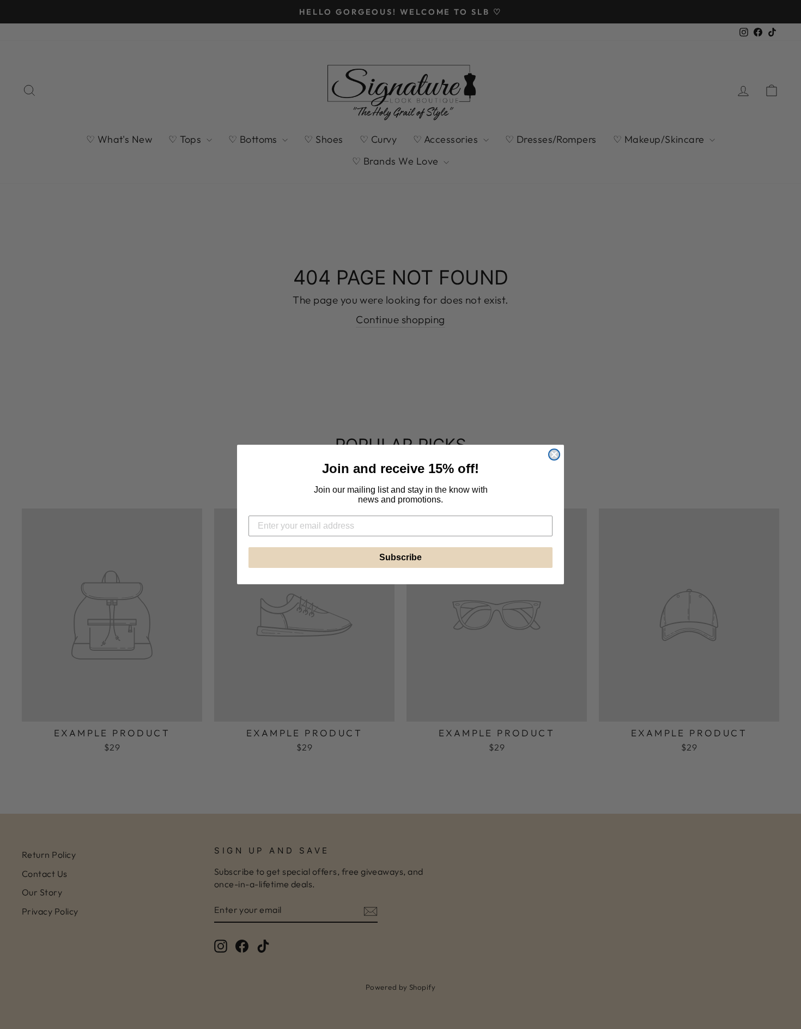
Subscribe (400, 557)
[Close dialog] (554, 454)
